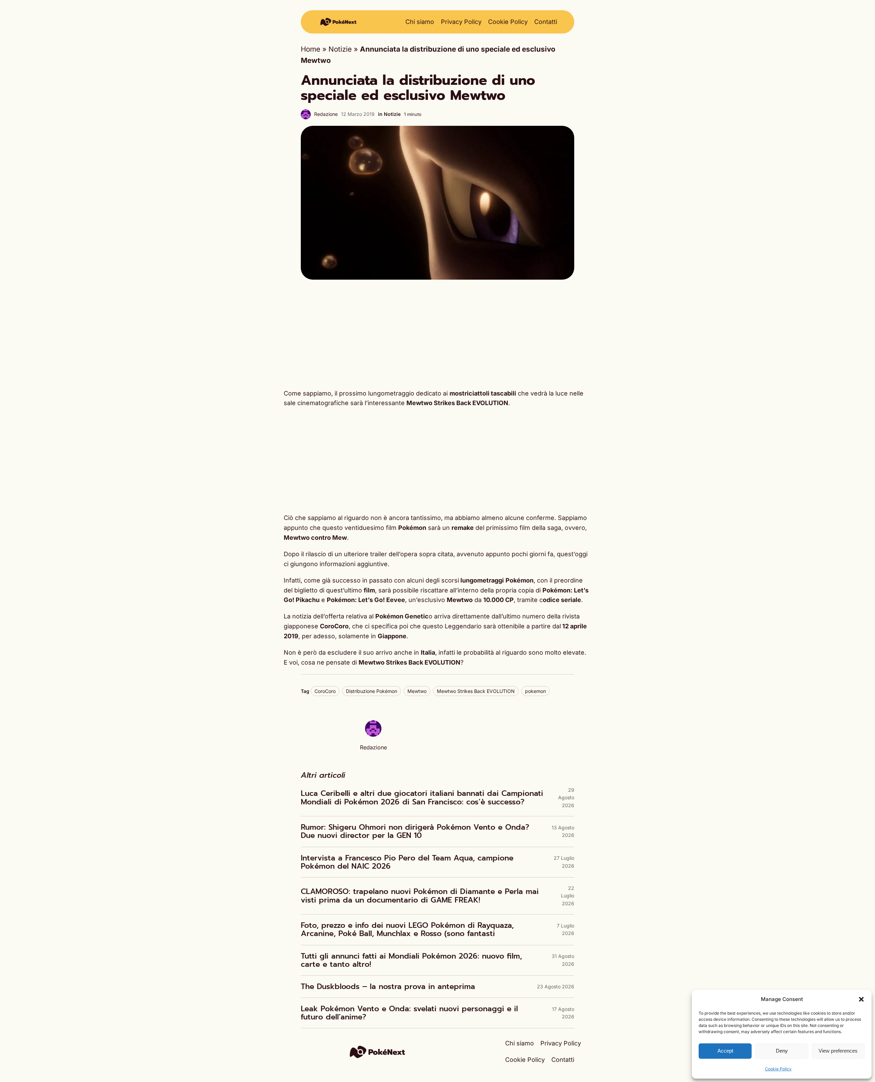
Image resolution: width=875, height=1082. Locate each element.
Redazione (326, 114)
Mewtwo (417, 691)
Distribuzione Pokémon (371, 691)
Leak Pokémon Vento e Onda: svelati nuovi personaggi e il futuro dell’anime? (409, 1013)
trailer (378, 554)
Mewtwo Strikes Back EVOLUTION (476, 691)
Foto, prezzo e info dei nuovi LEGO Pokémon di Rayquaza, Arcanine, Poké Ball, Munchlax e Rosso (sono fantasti (407, 929)
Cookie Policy (778, 1068)
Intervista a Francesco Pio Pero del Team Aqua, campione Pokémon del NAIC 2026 (407, 862)
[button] (861, 999)
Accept (725, 1051)
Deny (782, 1051)
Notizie (340, 49)
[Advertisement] (437, 334)
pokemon (535, 691)
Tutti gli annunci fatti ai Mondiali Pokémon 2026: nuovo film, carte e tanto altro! (411, 960)
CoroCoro (325, 691)
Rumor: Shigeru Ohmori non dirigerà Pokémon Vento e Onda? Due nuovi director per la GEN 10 (415, 831)
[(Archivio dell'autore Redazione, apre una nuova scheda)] (373, 734)
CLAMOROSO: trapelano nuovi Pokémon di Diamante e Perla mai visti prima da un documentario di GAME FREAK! (420, 895)
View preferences (838, 1051)
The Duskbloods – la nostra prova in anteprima (388, 987)
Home (310, 49)
